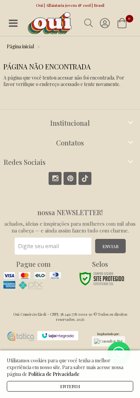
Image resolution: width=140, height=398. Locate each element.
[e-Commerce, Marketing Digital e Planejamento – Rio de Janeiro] (20, 336)
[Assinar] (110, 246)
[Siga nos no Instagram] (55, 178)
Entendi (70, 386)
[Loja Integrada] (57, 335)
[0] (123, 23)
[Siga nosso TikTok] (85, 178)
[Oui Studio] (49, 23)
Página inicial (20, 46)
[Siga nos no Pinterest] (70, 178)
